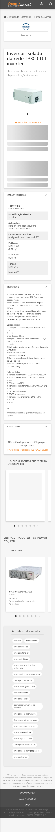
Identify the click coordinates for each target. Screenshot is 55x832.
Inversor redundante (22, 732)
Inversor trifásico (21, 659)
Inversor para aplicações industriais (24, 666)
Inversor (17, 640)
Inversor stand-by (21, 653)
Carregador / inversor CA (24, 744)
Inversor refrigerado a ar (24, 686)
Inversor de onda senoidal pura (27, 674)
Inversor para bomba (23, 738)
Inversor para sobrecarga (25, 714)
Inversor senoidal (21, 646)
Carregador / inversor (23, 680)
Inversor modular (21, 692)
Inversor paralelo (21, 698)
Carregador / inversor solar (25, 720)
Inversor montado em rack (25, 726)
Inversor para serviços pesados (27, 750)
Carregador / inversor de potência (24, 706)
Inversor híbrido (20, 757)
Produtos (26, 35)
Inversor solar (32, 640)
